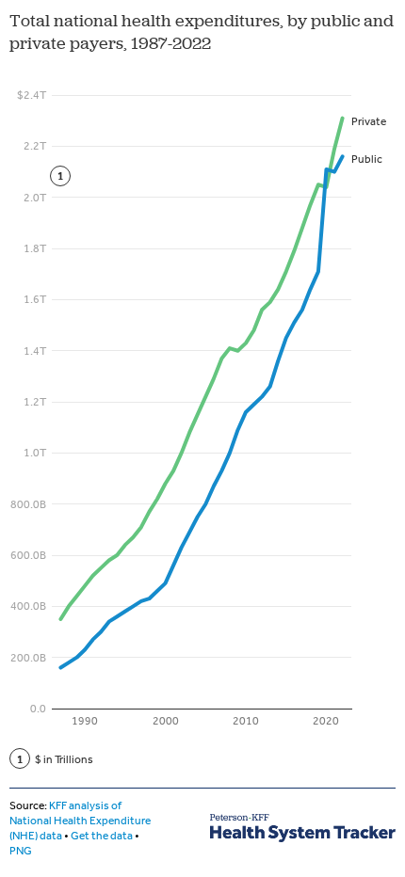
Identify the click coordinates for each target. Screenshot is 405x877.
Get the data (102, 835)
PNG (20, 850)
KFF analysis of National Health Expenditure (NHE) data (80, 820)
